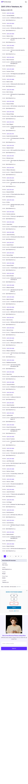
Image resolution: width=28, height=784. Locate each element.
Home (2, 586)
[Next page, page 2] (21, 556)
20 (15, 556)
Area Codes (6, 586)
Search (14, 607)
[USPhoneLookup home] (6, 2)
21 (18, 556)
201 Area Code (13, 586)
